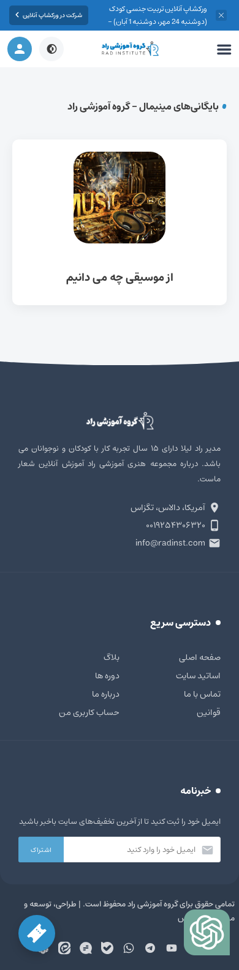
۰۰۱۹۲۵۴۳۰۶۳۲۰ (175, 525)
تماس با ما (202, 694)
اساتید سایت (198, 675)
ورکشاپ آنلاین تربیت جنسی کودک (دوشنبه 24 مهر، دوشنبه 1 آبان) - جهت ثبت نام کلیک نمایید (157, 21)
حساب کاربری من (89, 712)
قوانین (209, 712)
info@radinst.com (170, 543)
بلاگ (112, 657)
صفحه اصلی (200, 657)
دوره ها (107, 675)
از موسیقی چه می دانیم (119, 222)
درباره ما (106, 694)
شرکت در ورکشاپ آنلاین (52, 15)
